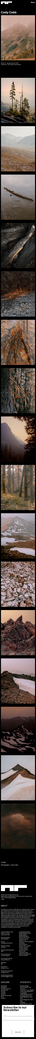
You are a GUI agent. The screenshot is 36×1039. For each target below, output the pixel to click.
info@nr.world (5, 972)
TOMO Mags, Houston (26, 994)
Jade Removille (5, 934)
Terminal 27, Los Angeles (27, 990)
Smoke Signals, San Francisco (25, 988)
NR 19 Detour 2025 (6, 995)
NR (2, 964)
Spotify (3, 991)
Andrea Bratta (5, 939)
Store (2, 997)
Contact (3, 998)
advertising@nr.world (7, 976)
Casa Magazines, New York (26, 997)
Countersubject (5, 955)
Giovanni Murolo (5, 959)
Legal (2, 899)
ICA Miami (23, 1002)
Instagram (4, 987)
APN (2, 951)
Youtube (3, 993)
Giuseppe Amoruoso (7, 943)
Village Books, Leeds (26, 1004)
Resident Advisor (6, 988)
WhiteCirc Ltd (5, 968)
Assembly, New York (25, 995)
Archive (3, 994)
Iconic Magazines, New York (26, 1000)
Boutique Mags (24, 986)
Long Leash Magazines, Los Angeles (26, 992)
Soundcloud (4, 990)
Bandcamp (4, 986)
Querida (3, 947)
